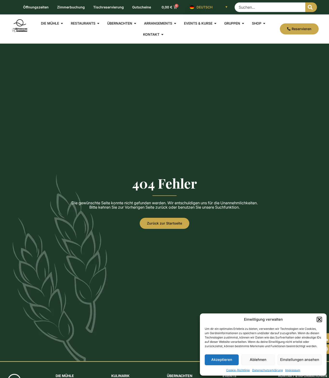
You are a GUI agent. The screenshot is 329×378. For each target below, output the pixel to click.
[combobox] (270, 7)
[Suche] (311, 7)
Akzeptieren (221, 359)
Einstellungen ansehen (299, 359)
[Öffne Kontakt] (162, 34)
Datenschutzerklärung (267, 370)
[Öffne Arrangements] (175, 23)
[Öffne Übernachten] (135, 23)
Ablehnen (258, 359)
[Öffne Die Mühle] (62, 23)
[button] (319, 319)
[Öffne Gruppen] (243, 23)
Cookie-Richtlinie (238, 370)
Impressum (292, 370)
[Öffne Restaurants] (98, 23)
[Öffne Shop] (264, 23)
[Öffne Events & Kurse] (215, 23)
